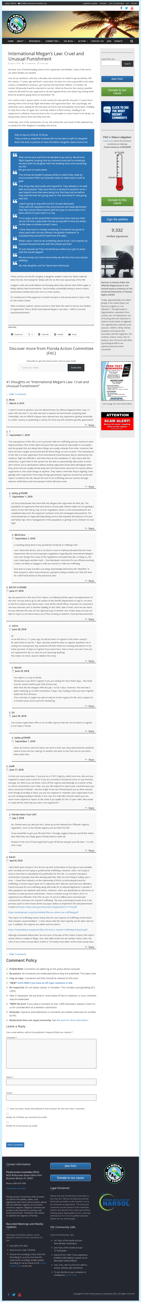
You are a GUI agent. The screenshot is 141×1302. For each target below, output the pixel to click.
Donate (134, 3)
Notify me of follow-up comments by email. (26, 1117)
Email (9, 1092)
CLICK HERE (71, 1275)
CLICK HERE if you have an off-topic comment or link (44, 982)
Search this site (108, 59)
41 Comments (30, 63)
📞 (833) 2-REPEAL (10, 3)
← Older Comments (16, 394)
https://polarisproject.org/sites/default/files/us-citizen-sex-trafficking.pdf (43, 912)
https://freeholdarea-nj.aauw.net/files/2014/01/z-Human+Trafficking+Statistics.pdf (47, 929)
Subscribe (76, 367)
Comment (11, 1037)
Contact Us (97, 41)
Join (127, 3)
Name (9, 1077)
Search (127, 63)
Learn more (108, 141)
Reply (91, 425)
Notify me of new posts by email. (21, 1125)
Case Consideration (116, 3)
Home (11, 41)
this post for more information (72, 1020)
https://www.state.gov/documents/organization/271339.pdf (48, 906)
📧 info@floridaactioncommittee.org (32, 3)
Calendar (103, 3)
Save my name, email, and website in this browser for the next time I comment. (47, 1108)
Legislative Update (90, 3)
